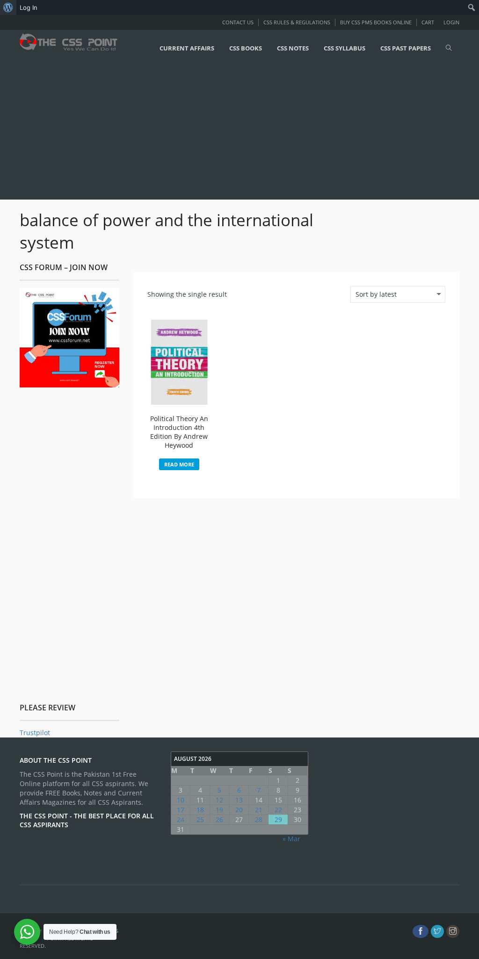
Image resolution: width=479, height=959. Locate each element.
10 (180, 799)
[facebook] (420, 931)
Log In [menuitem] (28, 7)
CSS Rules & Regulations (296, 22)
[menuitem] (8, 7)
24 (180, 819)
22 (278, 809)
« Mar (291, 838)
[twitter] (437, 931)
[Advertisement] (239, 131)
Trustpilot (35, 732)
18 (200, 809)
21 (258, 809)
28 (258, 819)
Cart (427, 22)
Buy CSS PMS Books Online (376, 22)
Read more (179, 464)
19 (219, 809)
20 (239, 809)
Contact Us (238, 22)
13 (239, 799)
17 (180, 809)
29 (278, 819)
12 (219, 799)
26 (219, 819)
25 (200, 819)
